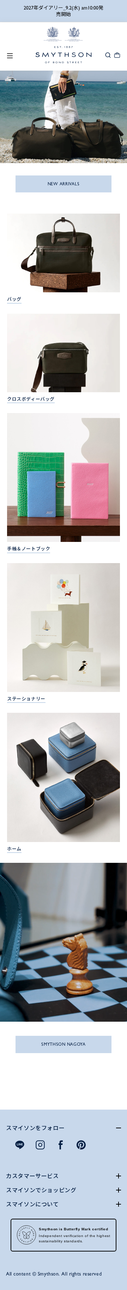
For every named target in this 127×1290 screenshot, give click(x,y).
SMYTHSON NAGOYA (63, 1044)
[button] (108, 55)
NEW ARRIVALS (64, 183)
